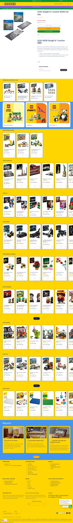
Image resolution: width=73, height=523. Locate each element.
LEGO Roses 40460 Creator (60, 272)
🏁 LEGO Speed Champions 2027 (35, 440)
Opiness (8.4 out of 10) (55, 484)
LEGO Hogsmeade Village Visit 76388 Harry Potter (36, 96)
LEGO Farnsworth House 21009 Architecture (47, 179)
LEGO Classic (29, 125)
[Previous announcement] (2, 1)
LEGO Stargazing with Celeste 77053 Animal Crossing (9, 150)
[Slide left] (34, 190)
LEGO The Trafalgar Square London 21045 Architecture (9, 179)
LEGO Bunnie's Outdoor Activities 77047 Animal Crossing (36, 150)
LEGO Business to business (55, 466)
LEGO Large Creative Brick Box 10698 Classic (21, 407)
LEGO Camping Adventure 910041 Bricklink (60, 341)
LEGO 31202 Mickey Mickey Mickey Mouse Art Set (21, 212)
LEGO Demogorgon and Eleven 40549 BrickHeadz (8, 306)
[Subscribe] (45, 504)
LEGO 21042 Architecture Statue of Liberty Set (61, 179)
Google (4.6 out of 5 (54, 485)
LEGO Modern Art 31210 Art (7, 211)
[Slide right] (39, 190)
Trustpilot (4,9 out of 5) (55, 481)
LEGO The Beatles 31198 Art (47, 211)
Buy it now (49, 28)
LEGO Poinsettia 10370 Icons (34, 272)
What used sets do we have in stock (11, 484)
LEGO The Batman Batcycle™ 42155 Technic (60, 240)
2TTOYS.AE (30, 464)
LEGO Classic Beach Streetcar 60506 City (34, 373)
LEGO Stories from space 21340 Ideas (34, 212)
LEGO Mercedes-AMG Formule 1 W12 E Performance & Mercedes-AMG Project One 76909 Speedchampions (23, 97)
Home (4, 8)
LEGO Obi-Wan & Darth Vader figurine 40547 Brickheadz (47, 306)
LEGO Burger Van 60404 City (47, 372)
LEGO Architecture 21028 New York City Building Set (22, 179)
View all (36, 318)
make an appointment (18, 465)
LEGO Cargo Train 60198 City (8, 372)
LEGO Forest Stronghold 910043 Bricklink (47, 341)
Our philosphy (53, 465)
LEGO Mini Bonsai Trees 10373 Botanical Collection (8, 273)
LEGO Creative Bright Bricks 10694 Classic (61, 407)
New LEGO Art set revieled (10, 440)
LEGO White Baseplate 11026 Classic (8, 407)
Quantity (38, 34)
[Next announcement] (71, 1)
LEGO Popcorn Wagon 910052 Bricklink (21, 341)
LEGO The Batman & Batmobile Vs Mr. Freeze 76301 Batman (8, 240)
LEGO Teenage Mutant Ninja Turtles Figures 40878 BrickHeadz (22, 306)
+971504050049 (34, 474)
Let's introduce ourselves (55, 464)
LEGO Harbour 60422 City (59, 372)
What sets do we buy (8, 482)
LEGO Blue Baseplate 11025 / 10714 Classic (34, 407)
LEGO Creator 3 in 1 (53, 125)
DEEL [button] (39, 61)
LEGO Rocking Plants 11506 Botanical (47, 273)
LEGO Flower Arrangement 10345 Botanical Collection (21, 273)
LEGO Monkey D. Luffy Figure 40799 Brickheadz (60, 306)
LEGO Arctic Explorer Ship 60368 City (21, 373)
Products (6, 8)
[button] (2, 4)
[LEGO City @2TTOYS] (39, 43)
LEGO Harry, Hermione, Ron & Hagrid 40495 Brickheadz (34, 306)
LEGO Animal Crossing (8, 125)
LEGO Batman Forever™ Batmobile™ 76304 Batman (33, 240)
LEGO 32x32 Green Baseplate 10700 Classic (47, 407)
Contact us (6, 464)
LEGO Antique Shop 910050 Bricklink (7, 341)
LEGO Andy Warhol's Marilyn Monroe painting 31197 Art (60, 212)
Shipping (38, 22)
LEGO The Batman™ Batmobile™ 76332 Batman (21, 240)
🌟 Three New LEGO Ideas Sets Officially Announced (58, 441)
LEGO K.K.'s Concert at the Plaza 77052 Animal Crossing (22, 150)
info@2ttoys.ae (30, 472)
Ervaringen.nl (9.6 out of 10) (55, 482)
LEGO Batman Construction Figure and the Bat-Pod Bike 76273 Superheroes (48, 241)
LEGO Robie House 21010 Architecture (33, 179)
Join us (52, 468)
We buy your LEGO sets (9, 481)
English (61, 0)
